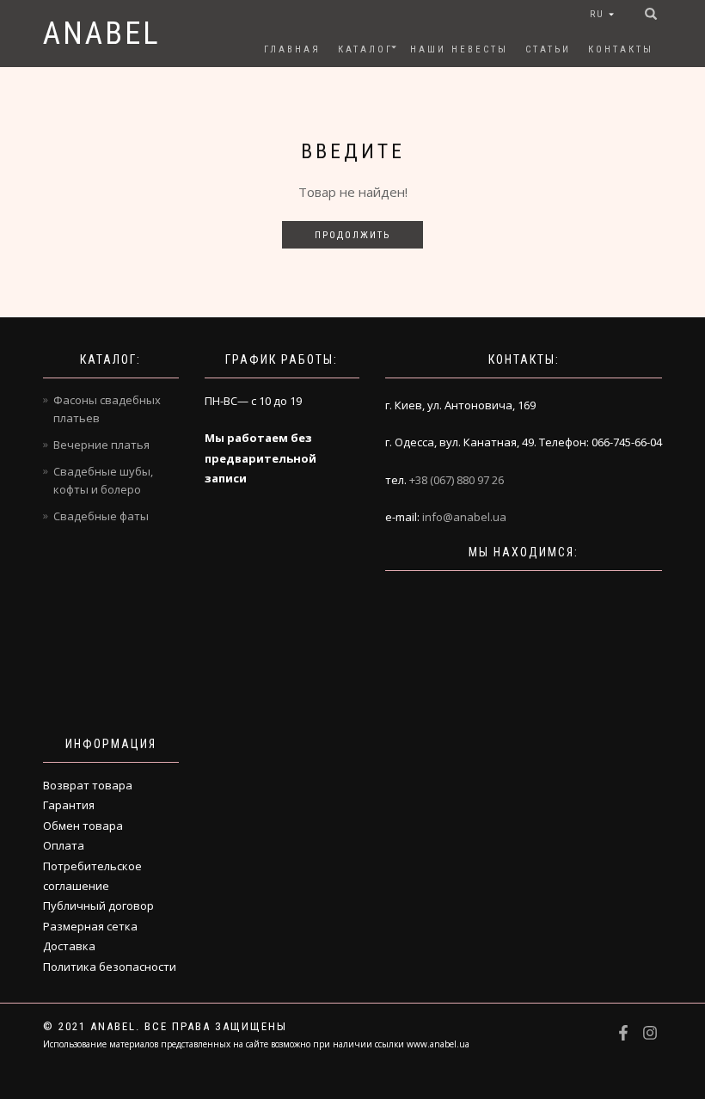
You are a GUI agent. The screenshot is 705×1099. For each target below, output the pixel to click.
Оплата (63, 845)
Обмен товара (83, 825)
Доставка (69, 946)
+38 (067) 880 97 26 (456, 480)
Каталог (365, 49)
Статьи (548, 49)
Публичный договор (98, 905)
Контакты (620, 49)
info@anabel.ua (464, 517)
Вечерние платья (101, 444)
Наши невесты (459, 49)
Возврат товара (87, 785)
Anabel (102, 33)
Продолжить (352, 235)
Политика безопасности (109, 966)
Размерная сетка (90, 926)
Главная (292, 49)
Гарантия (69, 805)
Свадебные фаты (101, 516)
